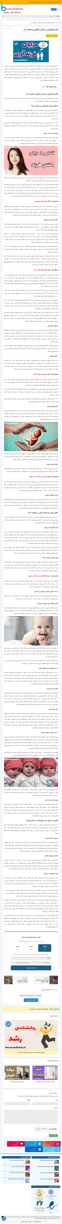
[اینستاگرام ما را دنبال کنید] (57, 1144)
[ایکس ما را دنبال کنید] (57, 1149)
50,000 (44, 948)
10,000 (17, 948)
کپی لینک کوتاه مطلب (31, 1000)
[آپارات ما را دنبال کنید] (21, 1144)
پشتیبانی (30, 1221)
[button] (1, 2)
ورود (40, 1221)
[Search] (3, 16)
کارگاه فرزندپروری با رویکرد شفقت (41, 374)
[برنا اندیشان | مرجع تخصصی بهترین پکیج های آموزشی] (12, 9)
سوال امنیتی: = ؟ (49, 1129)
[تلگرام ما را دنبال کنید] (39, 1144)
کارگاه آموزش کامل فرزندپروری (42, 201)
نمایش (43, 87)
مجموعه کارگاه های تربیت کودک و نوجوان (39, 576)
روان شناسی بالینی (46, 990)
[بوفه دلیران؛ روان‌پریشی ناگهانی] (17, 1073)
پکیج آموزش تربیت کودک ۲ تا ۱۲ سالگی (40, 477)
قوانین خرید (35, 1221)
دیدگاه (56, 1108)
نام (56, 1100)
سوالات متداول (24, 1221)
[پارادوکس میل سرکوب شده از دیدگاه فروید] (45, 1073)
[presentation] (4, 1075)
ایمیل (28, 1100)
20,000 (31, 948)
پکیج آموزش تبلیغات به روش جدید (38, 1009)
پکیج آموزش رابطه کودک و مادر (42, 270)
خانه (57, 23)
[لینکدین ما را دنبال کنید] (39, 1149)
